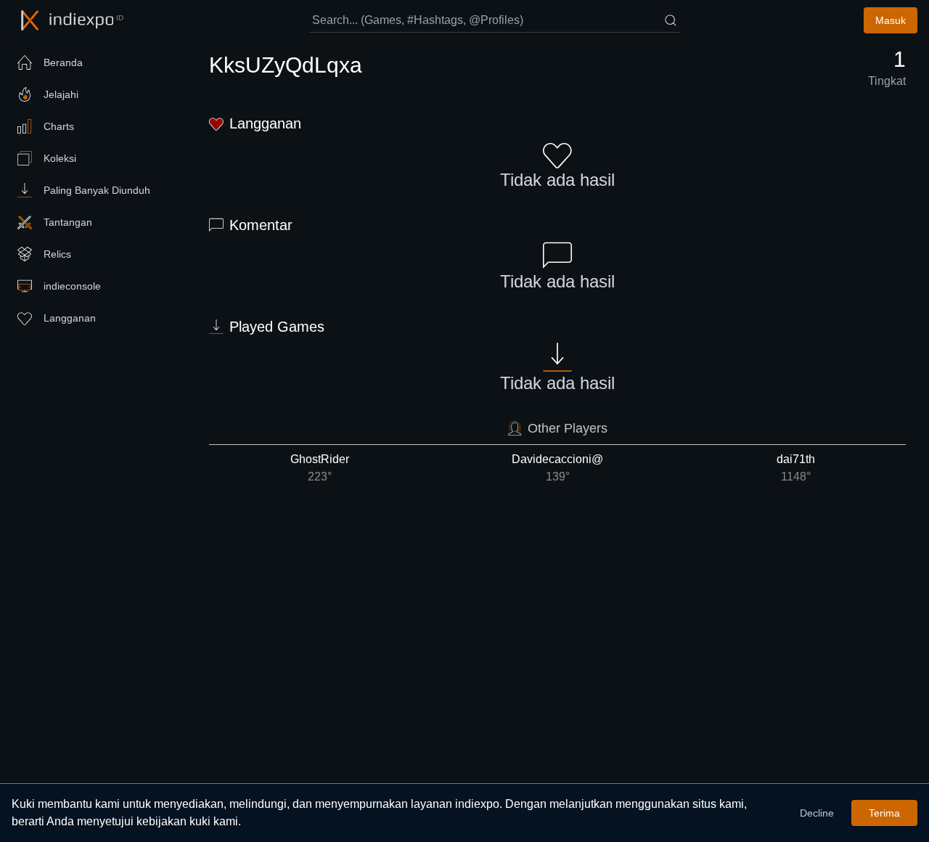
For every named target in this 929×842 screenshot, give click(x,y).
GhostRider (319, 468)
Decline (817, 813)
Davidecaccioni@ (557, 468)
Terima (884, 813)
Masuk (890, 20)
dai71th (796, 468)
